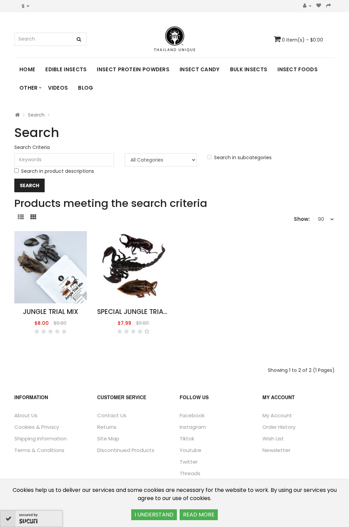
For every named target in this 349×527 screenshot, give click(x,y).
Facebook (192, 415)
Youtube (190, 450)
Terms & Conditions (39, 450)
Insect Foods (297, 69)
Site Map (108, 438)
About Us (25, 415)
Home (27, 69)
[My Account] (307, 6)
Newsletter (276, 450)
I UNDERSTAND (154, 514)
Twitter (189, 461)
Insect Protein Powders (133, 69)
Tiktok (187, 438)
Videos (58, 87)
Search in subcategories (243, 157)
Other (28, 87)
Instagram (193, 427)
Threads (190, 473)
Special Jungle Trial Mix (138, 311)
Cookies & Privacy (36, 427)
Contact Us (111, 415)
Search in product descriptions (57, 171)
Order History (278, 427)
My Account (277, 415)
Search (36, 114)
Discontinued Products (125, 450)
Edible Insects (66, 69)
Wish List (273, 438)
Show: (302, 219)
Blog (85, 87)
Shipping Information (40, 438)
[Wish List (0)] (318, 6)
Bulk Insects (249, 69)
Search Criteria (32, 147)
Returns (107, 427)
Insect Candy (200, 69)
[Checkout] (328, 6)
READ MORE (198, 514)
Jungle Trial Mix (50, 311)
